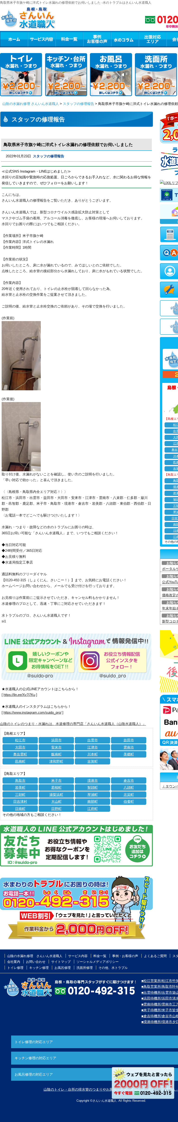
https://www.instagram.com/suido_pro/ (32, 712)
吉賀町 (92, 761)
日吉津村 (20, 801)
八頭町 (129, 787)
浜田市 (56, 740)
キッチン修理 (39, 968)
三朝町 (20, 795)
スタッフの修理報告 (78, 104)
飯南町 (56, 754)
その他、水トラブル (113, 968)
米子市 (56, 780)
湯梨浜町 (56, 795)
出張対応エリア (152, 39)
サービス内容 (41, 39)
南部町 (92, 801)
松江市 (20, 740)
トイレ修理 (15, 968)
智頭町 (92, 787)
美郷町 (129, 754)
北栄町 (129, 795)
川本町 (92, 754)
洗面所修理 (84, 968)
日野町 (56, 809)
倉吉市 (129, 780)
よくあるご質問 (155, 956)
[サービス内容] (33, 39)
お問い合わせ (35, 962)
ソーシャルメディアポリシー (97, 962)
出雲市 (92, 740)
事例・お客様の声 (97, 39)
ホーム (14, 39)
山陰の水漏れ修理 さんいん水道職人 (30, 104)
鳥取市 (20, 780)
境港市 (92, 780)
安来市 (56, 747)
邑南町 (20, 761)
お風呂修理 (62, 968)
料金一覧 (69, 39)
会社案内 (13, 962)
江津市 (92, 747)
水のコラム (125, 39)
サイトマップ (61, 962)
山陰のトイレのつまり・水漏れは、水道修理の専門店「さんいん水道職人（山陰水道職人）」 (73, 724)
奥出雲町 (20, 754)
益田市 (129, 740)
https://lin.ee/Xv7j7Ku (19, 695)
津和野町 (56, 761)
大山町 (56, 801)
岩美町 (20, 787)
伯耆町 (129, 801)
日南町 (20, 809)
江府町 (92, 809)
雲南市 (129, 747)
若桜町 (56, 787)
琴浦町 (92, 795)
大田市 (20, 747)
